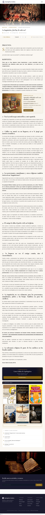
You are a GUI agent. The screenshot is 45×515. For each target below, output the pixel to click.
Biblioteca (4, 27)
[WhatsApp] (25, 37)
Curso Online (29, 503)
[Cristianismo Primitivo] (22, 394)
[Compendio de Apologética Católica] (9, 394)
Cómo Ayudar (30, 499)
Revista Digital (22, 501)
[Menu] (42, 2)
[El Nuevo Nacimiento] (9, 413)
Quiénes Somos (30, 501)
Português (38, 501)
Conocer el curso (28, 110)
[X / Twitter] (23, 37)
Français (37, 505)
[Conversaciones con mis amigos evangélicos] (35, 394)
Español (37, 499)
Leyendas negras (13, 27)
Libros (20, 503)
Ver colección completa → (22, 425)
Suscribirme (39, 484)
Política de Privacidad (34, 510)
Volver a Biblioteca (6, 37)
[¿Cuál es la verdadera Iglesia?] (35, 413)
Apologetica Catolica (9, 498)
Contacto (29, 505)
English (37, 503)
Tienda (20, 505)
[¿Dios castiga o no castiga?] (22, 413)
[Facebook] (20, 37)
